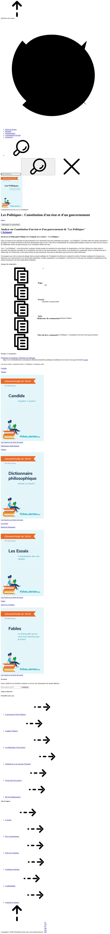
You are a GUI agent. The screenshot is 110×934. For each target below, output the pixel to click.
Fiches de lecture (11, 129)
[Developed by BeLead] (45, 932)
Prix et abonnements (12, 836)
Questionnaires (10, 133)
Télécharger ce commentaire (10, 224)
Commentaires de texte (13, 135)
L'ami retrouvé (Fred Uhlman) (15, 714)
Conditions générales (12, 869)
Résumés (8, 131)
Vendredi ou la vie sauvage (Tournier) (18, 764)
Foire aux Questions (12, 853)
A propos (8, 820)
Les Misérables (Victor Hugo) (15, 747)
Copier (85, 360)
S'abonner (25, 687)
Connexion (9, 137)
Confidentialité (10, 886)
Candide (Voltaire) (11, 731)
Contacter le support (12, 902)
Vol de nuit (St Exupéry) (13, 780)
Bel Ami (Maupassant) (13, 797)
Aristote (3, 220)
